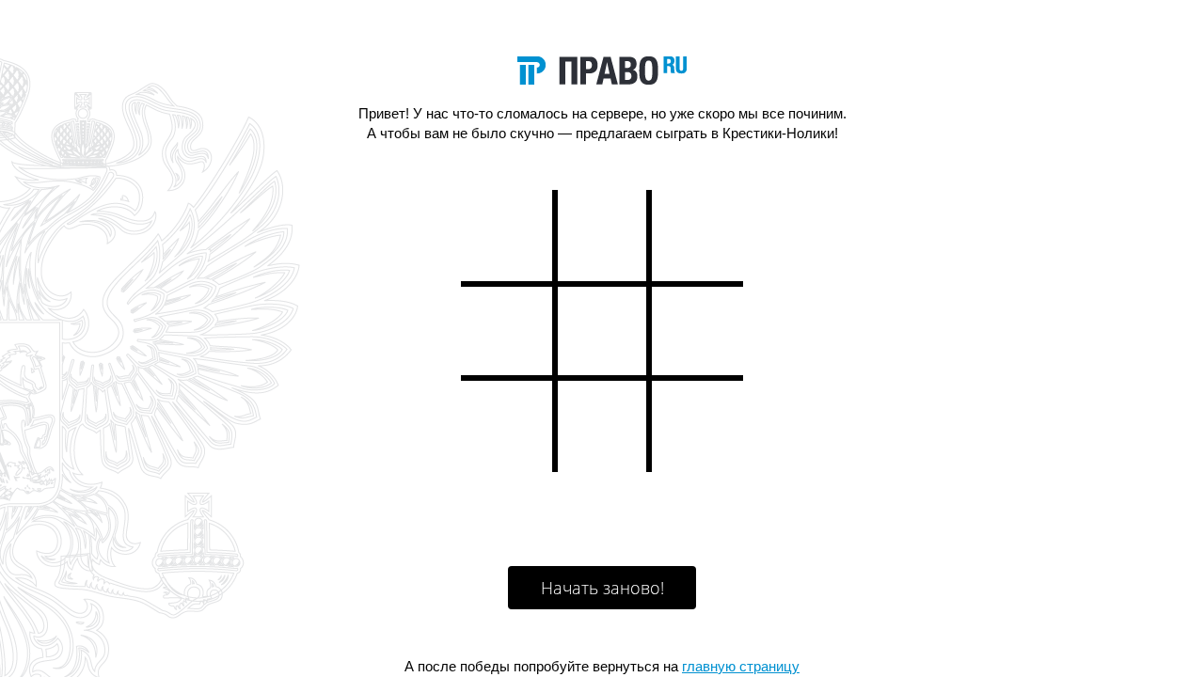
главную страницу (741, 666)
